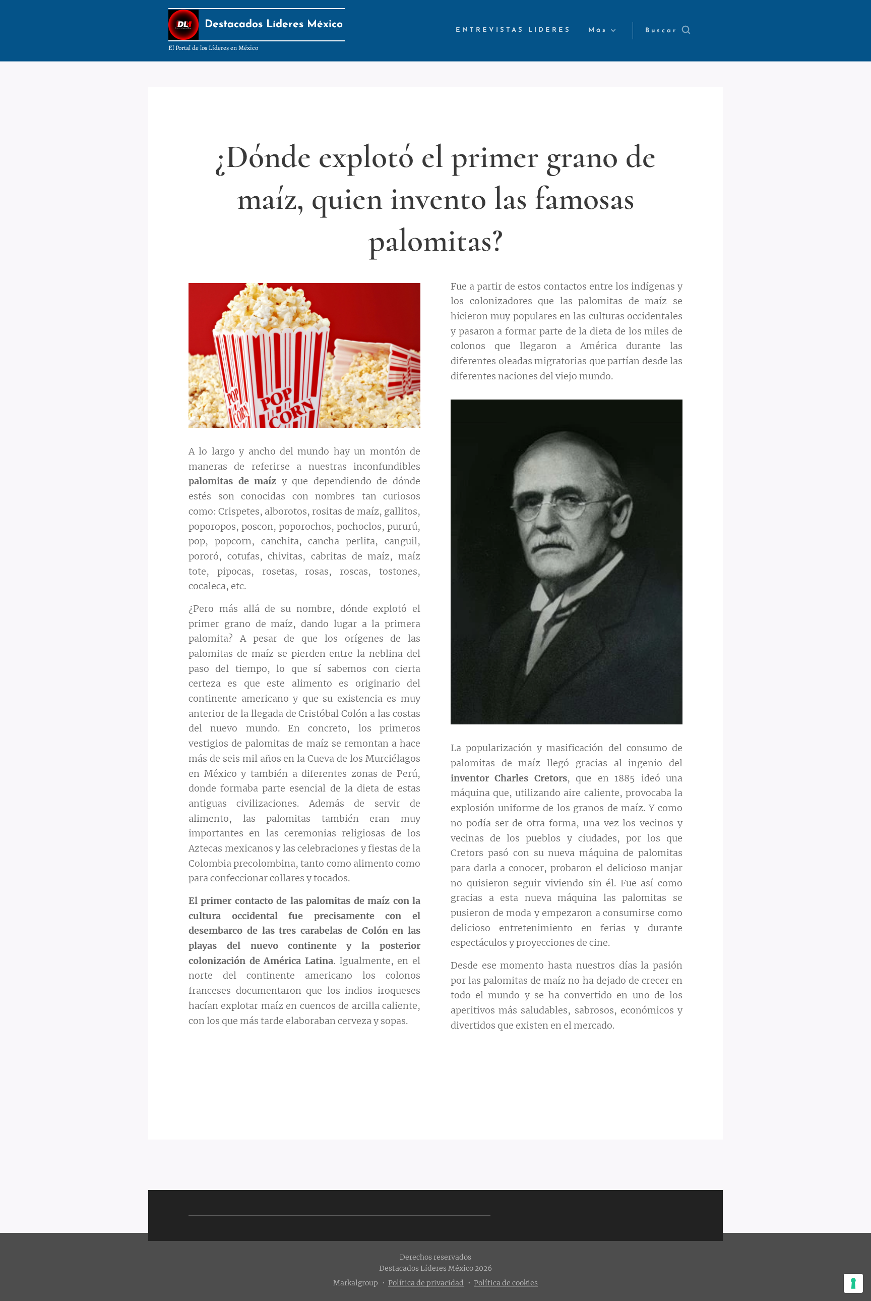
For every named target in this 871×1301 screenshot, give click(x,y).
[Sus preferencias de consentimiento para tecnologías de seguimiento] (853, 1283)
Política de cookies (506, 1282)
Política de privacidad (426, 1282)
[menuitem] (513, 30)
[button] (668, 30)
